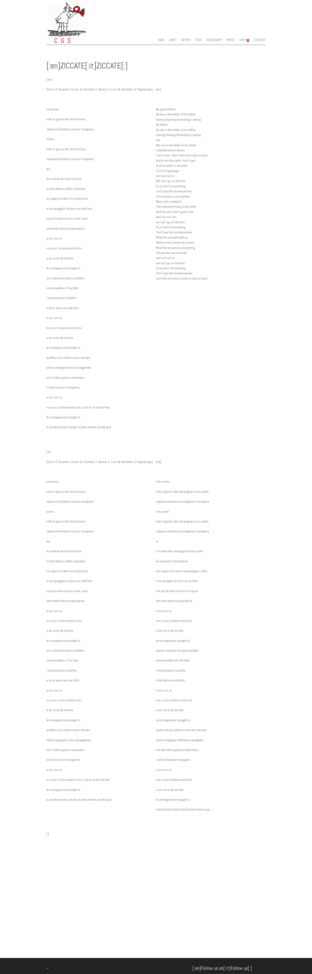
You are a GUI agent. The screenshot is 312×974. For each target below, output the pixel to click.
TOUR (198, 40)
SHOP (243, 40)
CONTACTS (260, 40)
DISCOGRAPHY (214, 40)
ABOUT (173, 40)
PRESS (230, 40)
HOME (161, 40)
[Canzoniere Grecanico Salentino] (76, 40)
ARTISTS (185, 40)
